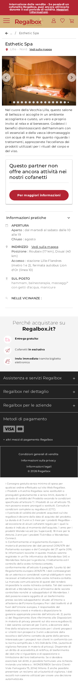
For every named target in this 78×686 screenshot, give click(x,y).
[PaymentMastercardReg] (20, 430)
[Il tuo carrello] (71, 20)
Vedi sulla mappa (40, 49)
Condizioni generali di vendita (38, 454)
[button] (6, 77)
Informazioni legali (39, 466)
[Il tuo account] (54, 20)
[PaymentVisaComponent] (7, 430)
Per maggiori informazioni (38, 195)
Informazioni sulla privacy (38, 460)
